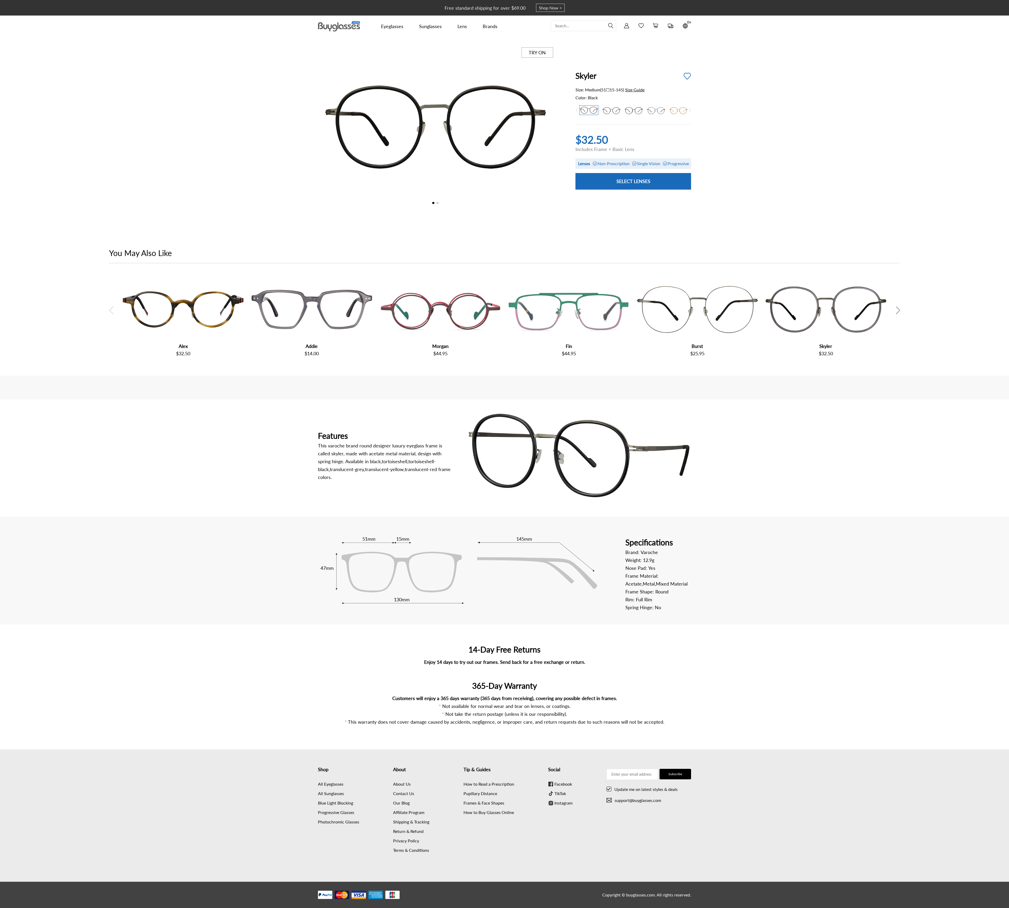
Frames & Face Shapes (484, 802)
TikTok (560, 793)
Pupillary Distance (480, 793)
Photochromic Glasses (338, 821)
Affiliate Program (408, 812)
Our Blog (401, 802)
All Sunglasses (331, 793)
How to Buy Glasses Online (489, 812)
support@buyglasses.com (638, 800)
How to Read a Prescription (489, 783)
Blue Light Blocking (335, 802)
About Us (402, 783)
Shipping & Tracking (411, 821)
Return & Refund (408, 831)
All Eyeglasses (330, 783)
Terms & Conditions (411, 850)
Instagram (563, 802)
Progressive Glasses (336, 812)
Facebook (563, 783)
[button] (547, 128)
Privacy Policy (406, 840)
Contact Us (403, 793)
